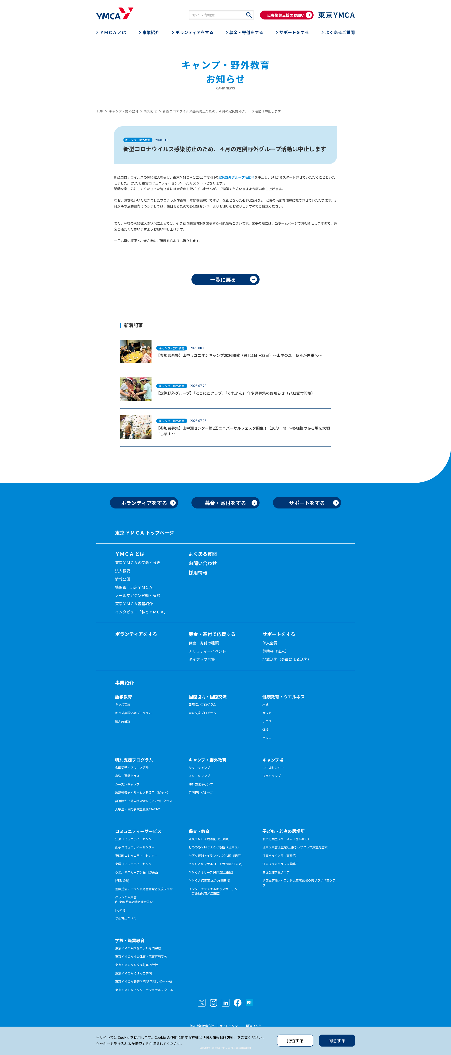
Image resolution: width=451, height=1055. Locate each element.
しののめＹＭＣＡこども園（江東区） (215, 847)
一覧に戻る (223, 279)
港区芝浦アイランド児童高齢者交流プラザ (144, 889)
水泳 (265, 704)
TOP (99, 111)
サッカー (268, 713)
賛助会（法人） (275, 651)
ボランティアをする (194, 32)
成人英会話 (122, 721)
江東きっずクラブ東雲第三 (280, 864)
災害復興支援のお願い (286, 15)
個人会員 (269, 643)
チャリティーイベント (207, 651)
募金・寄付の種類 (204, 643)
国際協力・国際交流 (208, 696)
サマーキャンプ (199, 767)
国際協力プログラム (202, 704)
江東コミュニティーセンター (135, 839)
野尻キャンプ (271, 776)
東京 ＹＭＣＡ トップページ (144, 532)
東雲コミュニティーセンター (135, 864)
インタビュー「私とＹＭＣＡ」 (141, 612)
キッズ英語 (122, 704)
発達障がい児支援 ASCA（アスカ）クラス (143, 801)
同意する (337, 1040)
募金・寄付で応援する (212, 634)
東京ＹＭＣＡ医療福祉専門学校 (136, 965)
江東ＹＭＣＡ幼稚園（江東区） (210, 839)
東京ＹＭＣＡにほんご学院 (133, 973)
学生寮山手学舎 (125, 918)
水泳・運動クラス (127, 776)
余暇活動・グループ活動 (131, 767)
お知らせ (150, 111)
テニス (267, 721)
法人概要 (122, 571)
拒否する (295, 1040)
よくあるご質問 (340, 32)
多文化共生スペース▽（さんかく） (286, 839)
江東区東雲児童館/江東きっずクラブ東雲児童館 (294, 847)
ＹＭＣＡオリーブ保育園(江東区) (211, 872)
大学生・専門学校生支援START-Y (137, 809)
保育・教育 (199, 831)
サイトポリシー (230, 1026)
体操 (265, 729)
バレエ (267, 737)
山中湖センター (273, 767)
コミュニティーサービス (138, 831)
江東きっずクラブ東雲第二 (280, 855)
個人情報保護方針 (202, 1026)
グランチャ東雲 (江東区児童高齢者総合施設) (134, 899)
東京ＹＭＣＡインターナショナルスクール (144, 990)
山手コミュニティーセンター (135, 847)
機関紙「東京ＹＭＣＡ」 (135, 587)
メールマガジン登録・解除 (137, 595)
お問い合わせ (203, 563)
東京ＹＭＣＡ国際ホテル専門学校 (138, 948)
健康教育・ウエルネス (283, 696)
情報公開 (122, 579)
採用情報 (198, 572)
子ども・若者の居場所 (283, 831)
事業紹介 (150, 32)
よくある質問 (203, 553)
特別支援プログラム (134, 760)
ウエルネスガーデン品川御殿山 (136, 872)
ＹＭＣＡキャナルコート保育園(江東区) (215, 864)
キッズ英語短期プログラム (133, 713)
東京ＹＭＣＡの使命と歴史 (137, 562)
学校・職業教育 (130, 940)
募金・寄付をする (246, 32)
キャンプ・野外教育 (123, 111)
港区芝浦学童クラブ (276, 872)
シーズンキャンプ (127, 784)
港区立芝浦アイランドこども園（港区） (216, 855)
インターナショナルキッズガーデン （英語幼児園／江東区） (213, 891)
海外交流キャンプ (201, 784)
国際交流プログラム (202, 713)
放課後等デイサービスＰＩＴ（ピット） (142, 792)
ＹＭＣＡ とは (113, 32)
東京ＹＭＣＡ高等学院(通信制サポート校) (143, 981)
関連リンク (253, 1026)
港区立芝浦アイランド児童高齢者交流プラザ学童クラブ (298, 882)
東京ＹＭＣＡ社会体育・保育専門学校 (141, 956)
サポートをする (294, 32)
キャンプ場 (272, 760)
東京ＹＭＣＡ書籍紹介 (134, 603)
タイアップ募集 (202, 659)
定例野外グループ (201, 792)
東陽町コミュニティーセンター (136, 855)
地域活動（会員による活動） (286, 659)
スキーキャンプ (199, 776)
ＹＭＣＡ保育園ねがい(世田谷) (209, 880)
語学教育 (123, 696)
